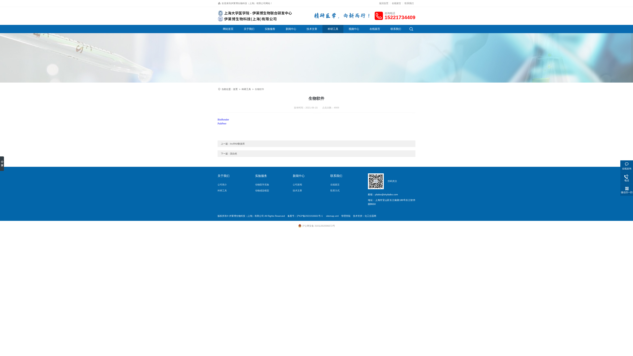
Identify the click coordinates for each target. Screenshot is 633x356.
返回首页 (383, 3)
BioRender (223, 119)
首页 (235, 89)
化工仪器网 (370, 216)
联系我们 (409, 3)
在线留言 (396, 3)
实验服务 (270, 29)
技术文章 (312, 29)
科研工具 (333, 29)
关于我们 (249, 29)
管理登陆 (345, 216)
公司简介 (222, 184)
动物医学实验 (262, 184)
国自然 (233, 153)
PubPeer (222, 123)
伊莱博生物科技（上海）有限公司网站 (250, 3)
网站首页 (228, 29)
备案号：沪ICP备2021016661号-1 (305, 216)
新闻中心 (291, 29)
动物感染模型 (262, 190)
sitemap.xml (332, 216)
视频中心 (354, 29)
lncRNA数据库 (237, 143)
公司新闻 (297, 184)
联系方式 (335, 190)
